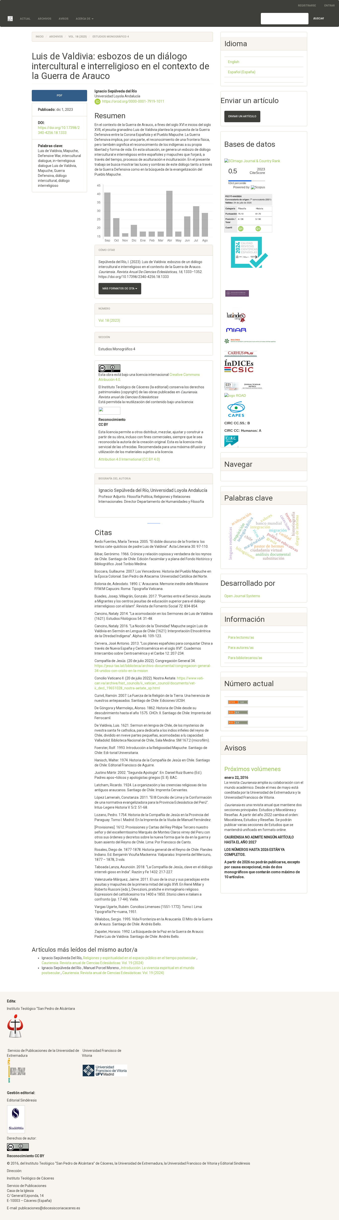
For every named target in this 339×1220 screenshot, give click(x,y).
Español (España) (241, 72)
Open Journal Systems (242, 596)
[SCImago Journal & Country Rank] (252, 161)
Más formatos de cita (118, 288)
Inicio (40, 36)
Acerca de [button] (83, 18)
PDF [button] (59, 95)
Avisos (63, 18)
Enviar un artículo (242, 116)
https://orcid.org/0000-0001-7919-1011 (133, 101)
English (233, 62)
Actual (25, 18)
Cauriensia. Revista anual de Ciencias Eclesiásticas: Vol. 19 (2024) (92, 963)
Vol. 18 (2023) (77, 36)
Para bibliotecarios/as (245, 658)
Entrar (329, 5)
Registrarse (307, 5)
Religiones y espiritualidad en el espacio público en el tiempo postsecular (140, 958)
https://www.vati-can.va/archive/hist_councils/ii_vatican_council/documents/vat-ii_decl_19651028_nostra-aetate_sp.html (149, 683)
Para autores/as (241, 648)
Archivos (44, 18)
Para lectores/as (241, 637)
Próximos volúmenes (252, 769)
